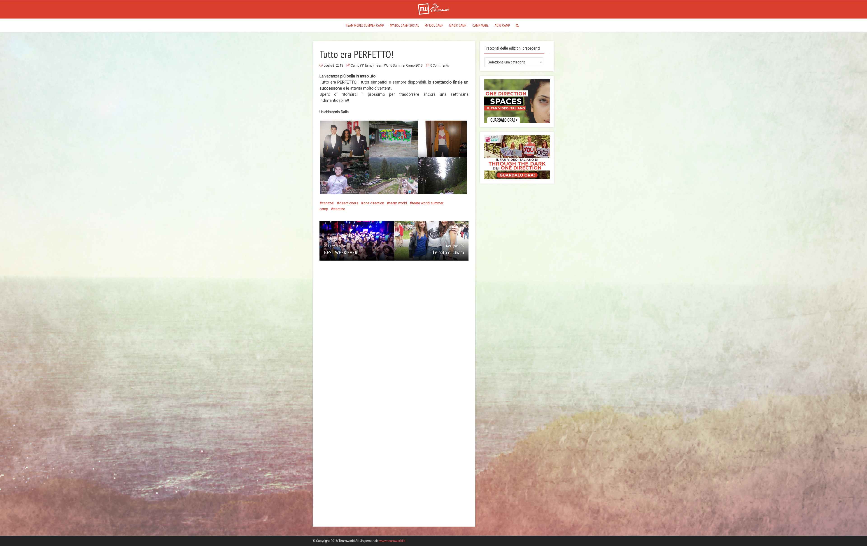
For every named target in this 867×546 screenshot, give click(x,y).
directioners (348, 203)
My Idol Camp (434, 25)
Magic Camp (457, 25)
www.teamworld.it (392, 541)
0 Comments (439, 65)
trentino (339, 209)
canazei (328, 203)
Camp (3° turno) (362, 65)
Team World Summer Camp (365, 25)
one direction (374, 203)
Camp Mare (480, 25)
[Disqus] (393, 335)
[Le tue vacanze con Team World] (433, 8)
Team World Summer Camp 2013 (399, 65)
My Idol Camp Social (404, 25)
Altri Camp (502, 25)
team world (398, 203)
